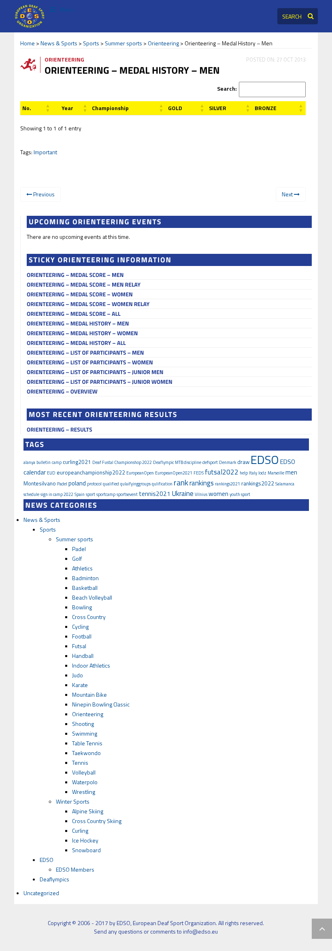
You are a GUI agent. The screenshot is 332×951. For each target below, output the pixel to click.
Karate (80, 685)
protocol (94, 484)
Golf (77, 558)
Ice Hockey (85, 840)
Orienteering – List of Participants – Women (90, 362)
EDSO (265, 459)
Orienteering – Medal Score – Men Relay (83, 285)
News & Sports (58, 43)
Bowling (82, 607)
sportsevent (127, 494)
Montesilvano (39, 483)
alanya (29, 462)
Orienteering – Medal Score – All (74, 314)
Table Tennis (87, 743)
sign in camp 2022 (56, 494)
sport (90, 494)
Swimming (84, 733)
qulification (162, 484)
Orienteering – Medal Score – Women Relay (88, 304)
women (218, 493)
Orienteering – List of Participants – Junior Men (95, 372)
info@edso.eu (200, 931)
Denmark (227, 462)
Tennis (80, 762)
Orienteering (163, 43)
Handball (83, 655)
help (244, 473)
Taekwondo (86, 753)
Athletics (82, 568)
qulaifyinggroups (135, 484)
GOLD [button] (175, 108)
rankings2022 (257, 483)
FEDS (199, 473)
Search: (227, 88)
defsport (210, 462)
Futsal (79, 646)
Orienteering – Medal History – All (76, 343)
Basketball (85, 587)
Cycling (80, 626)
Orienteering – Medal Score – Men (75, 275)
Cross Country (89, 617)
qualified (111, 484)
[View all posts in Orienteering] (31, 64)
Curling (80, 830)
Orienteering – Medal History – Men (78, 323)
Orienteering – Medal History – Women (82, 333)
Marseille (276, 473)
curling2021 (77, 462)
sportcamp (105, 494)
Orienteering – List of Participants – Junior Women (99, 382)
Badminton (85, 578)
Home (27, 43)
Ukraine (183, 493)
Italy (253, 473)
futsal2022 (221, 472)
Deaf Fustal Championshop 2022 (122, 462)
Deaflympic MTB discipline (177, 462)
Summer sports (123, 43)
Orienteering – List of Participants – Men (85, 353)
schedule (31, 494)
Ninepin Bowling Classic (101, 704)
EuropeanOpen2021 (173, 473)
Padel (62, 484)
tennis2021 (154, 493)
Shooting (83, 723)
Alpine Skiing (87, 811)
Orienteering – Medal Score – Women (80, 294)
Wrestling (83, 791)
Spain (79, 494)
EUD (51, 473)
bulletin (43, 462)
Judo (77, 675)
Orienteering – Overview (62, 391)
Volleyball (84, 772)
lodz (262, 473)
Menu (67, 9)
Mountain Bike (89, 694)
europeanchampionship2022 (91, 472)
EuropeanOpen (140, 473)
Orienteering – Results (59, 430)
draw (243, 462)
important (45, 152)
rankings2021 (227, 484)
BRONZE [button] (266, 108)
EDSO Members (75, 869)
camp (57, 462)
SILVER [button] (217, 108)
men (291, 472)
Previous (43, 194)
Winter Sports (72, 801)
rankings (201, 483)
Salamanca (284, 484)
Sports (91, 43)
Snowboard (86, 850)
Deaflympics (54, 879)
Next (288, 194)
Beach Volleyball (92, 597)
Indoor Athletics (91, 665)
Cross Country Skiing (96, 821)
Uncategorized (41, 893)
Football (82, 636)
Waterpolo (85, 782)
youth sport (240, 494)
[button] (26, 108)
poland (77, 483)
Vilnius (201, 494)
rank (181, 483)
